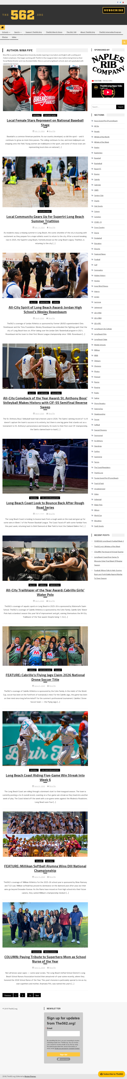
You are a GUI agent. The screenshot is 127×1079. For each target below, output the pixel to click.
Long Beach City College (103, 328)
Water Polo (54, 585)
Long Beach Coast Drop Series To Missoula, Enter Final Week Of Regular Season (108, 561)
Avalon (96, 147)
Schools (5, 32)
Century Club (98, 195)
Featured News (50, 115)
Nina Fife (52, 131)
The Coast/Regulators (50, 498)
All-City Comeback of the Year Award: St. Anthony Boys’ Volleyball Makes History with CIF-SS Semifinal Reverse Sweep (45, 402)
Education (36, 952)
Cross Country (99, 227)
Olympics (97, 366)
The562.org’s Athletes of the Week (107, 546)
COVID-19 (98, 222)
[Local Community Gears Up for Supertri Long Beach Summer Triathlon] (45, 182)
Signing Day (98, 408)
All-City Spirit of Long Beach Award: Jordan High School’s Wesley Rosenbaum (45, 309)
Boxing (96, 174)
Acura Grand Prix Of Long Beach (106, 120)
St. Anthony (43, 393)
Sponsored (98, 435)
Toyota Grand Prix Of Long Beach (106, 478)
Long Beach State (100, 339)
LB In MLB (97, 312)
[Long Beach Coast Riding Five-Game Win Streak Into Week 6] (45, 738)
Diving (96, 232)
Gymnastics (98, 270)
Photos (5, 37)
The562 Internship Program (110, 32)
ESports (97, 248)
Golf (95, 264)
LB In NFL (97, 323)
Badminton (98, 152)
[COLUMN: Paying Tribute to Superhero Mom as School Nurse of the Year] (45, 925)
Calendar (97, 184)
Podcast (97, 376)
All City (33, 302)
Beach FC (97, 168)
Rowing (97, 387)
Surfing (96, 451)
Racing (96, 382)
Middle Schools (51, 952)
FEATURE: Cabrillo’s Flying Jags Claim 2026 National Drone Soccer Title (45, 677)
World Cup (98, 515)
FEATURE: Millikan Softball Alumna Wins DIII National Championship (45, 868)
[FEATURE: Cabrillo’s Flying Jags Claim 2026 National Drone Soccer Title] (45, 646)
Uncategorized (99, 488)
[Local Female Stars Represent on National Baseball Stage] (45, 83)
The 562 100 (71, 32)
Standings (98, 446)
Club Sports (98, 206)
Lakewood (98, 307)
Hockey (97, 280)
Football (97, 259)
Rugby (96, 392)
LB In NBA (97, 318)
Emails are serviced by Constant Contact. (67, 1048)
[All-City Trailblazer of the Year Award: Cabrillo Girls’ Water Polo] (45, 558)
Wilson (96, 510)
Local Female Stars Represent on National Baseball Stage (45, 122)
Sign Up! (63, 1054)
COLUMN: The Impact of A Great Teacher (109, 551)
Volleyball (56, 393)
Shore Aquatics (99, 403)
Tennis (96, 462)
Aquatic (97, 131)
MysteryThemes (30, 1076)
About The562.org (87, 32)
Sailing (96, 398)
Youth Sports (99, 526)
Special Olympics (100, 430)
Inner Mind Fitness (101, 286)
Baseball (36, 115)
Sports (17, 32)
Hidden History (99, 275)
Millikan (39, 861)
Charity (96, 200)
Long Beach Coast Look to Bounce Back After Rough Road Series (45, 505)
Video (14, 37)
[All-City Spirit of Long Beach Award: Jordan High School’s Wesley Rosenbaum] (45, 275)
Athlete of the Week (101, 142)
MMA (96, 355)
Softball (49, 861)
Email (49, 1028)
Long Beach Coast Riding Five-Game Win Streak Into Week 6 (45, 777)
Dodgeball (98, 238)
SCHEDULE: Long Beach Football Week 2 (109, 541)
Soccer (58, 670)
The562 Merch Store (54, 32)
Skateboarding (99, 414)
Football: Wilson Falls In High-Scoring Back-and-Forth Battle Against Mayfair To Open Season (108, 574)
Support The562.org (34, 32)
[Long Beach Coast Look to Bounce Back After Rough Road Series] (45, 466)
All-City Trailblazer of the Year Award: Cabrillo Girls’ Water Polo (45, 592)
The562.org (98, 472)
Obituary (97, 360)
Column (97, 211)
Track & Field (99, 483)
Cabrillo (43, 585)
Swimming (98, 456)
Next (37, 995)
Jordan (56, 302)
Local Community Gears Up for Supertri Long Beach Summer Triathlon (45, 218)
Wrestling (97, 520)
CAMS (96, 190)
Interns (97, 291)
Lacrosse (97, 302)
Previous (7, 995)
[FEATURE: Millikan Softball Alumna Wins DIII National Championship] (45, 834)
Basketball (44, 302)
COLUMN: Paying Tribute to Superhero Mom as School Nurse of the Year (45, 959)
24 (30, 995)
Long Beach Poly (100, 334)
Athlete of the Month (102, 136)
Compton (97, 216)
